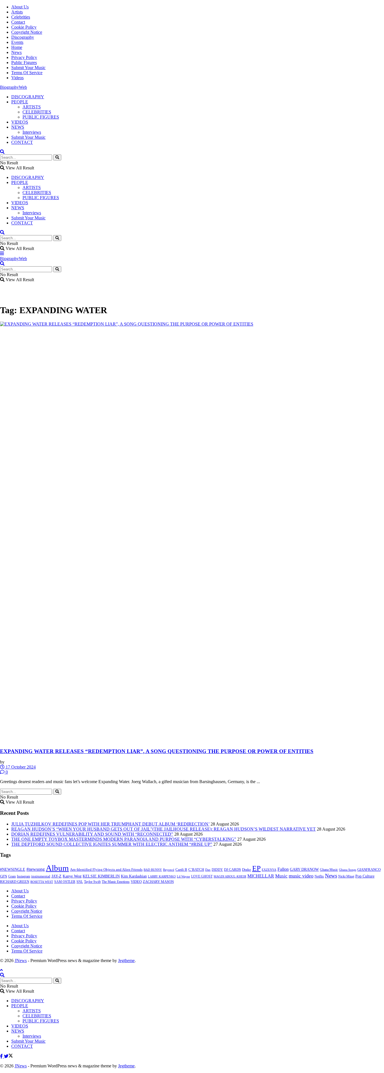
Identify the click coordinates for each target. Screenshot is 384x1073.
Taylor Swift (92, 882)
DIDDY (217, 870)
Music (281, 876)
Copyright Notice (26, 32)
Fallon (283, 869)
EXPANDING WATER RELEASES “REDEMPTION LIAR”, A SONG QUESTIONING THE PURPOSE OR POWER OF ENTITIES (156, 751)
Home (16, 47)
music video (301, 876)
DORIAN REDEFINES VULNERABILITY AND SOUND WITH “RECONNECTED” (92, 834)
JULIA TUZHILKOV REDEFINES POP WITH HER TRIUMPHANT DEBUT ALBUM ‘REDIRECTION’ (110, 824)
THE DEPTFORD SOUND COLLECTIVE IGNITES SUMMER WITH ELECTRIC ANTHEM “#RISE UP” (111, 844)
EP (256, 868)
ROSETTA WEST (41, 881)
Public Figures (24, 62)
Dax (208, 869)
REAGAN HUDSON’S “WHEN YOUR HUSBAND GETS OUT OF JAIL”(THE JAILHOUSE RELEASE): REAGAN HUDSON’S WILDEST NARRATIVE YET (163, 829)
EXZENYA (269, 869)
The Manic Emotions (116, 882)
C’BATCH (196, 869)
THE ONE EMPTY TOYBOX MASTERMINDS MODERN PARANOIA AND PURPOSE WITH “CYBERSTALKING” (123, 839)
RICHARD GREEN (14, 882)
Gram (12, 876)
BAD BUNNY (153, 869)
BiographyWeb (13, 87)
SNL (79, 882)
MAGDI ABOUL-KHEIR (230, 876)
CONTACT (22, 142)
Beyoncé (168, 869)
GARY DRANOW (304, 869)
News (16, 52)
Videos (17, 77)
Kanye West (72, 876)
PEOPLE (19, 101)
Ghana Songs (347, 869)
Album (57, 867)
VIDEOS (19, 122)
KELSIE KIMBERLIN (101, 876)
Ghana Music (329, 870)
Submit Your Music (28, 67)
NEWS (17, 127)
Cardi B (181, 870)
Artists (17, 12)
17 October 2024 (20, 767)
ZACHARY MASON (158, 882)
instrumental (40, 876)
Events (17, 42)
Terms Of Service (26, 72)
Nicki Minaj (346, 876)
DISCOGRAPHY (27, 96)
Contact (18, 22)
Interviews (31, 132)
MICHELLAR (260, 876)
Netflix (319, 876)
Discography (22, 37)
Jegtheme (126, 960)
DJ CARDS (232, 870)
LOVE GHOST (202, 876)
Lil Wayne (183, 876)
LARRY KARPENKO (162, 876)
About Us (20, 6)
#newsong (35, 869)
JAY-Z (56, 876)
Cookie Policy (24, 27)
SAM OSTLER (64, 882)
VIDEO (136, 882)
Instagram (23, 876)
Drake (246, 869)
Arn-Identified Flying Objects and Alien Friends (106, 869)
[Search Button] (57, 157)
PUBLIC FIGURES (40, 117)
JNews (21, 960)
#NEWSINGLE (12, 869)
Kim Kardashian (134, 876)
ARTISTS (31, 106)
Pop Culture (364, 876)
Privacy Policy (24, 57)
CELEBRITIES (36, 112)
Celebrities (20, 17)
